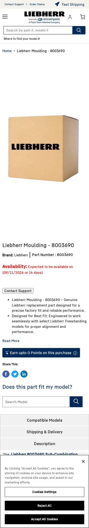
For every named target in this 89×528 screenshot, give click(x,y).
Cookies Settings (44, 492)
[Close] (83, 461)
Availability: (14, 266)
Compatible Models (44, 420)
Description (44, 443)
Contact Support (14, 4)
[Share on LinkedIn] (24, 374)
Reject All (44, 505)
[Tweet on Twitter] (15, 374)
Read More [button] (10, 340)
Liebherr (21, 255)
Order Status (37, 4)
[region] (44, 491)
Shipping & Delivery (45, 431)
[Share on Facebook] (5, 374)
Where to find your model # (22, 39)
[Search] (79, 30)
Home (7, 51)
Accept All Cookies (44, 519)
